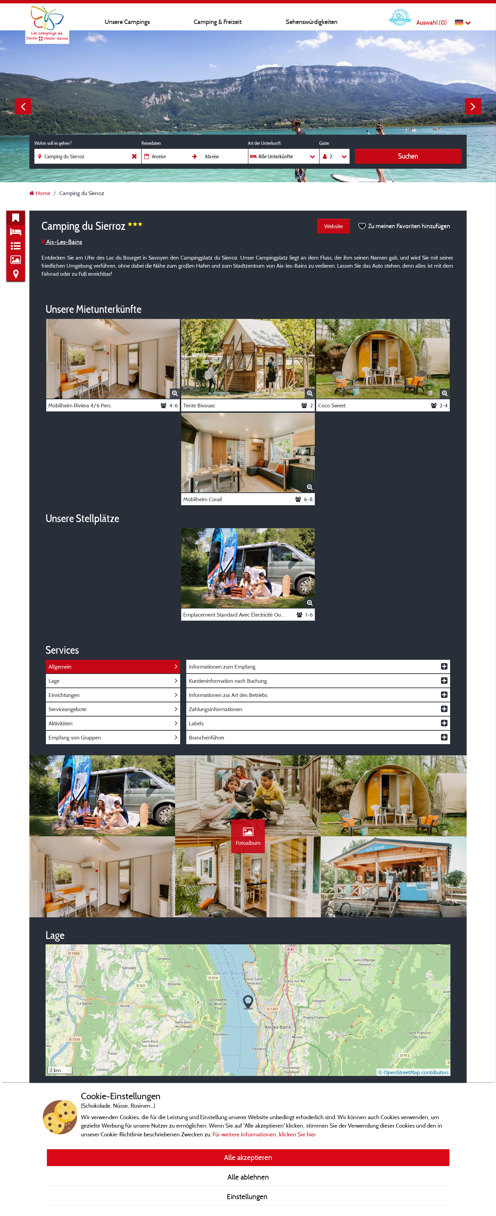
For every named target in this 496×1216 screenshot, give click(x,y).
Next (473, 106)
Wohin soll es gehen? (53, 143)
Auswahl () (431, 22)
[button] (248, 1002)
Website (333, 226)
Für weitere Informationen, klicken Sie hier (264, 1134)
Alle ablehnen (248, 1176)
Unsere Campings (127, 22)
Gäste (324, 143)
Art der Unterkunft (264, 143)
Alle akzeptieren (248, 1157)
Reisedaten (151, 143)
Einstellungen (248, 1196)
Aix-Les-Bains (63, 242)
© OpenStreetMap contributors (413, 1072)
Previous (23, 106)
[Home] (47, 18)
